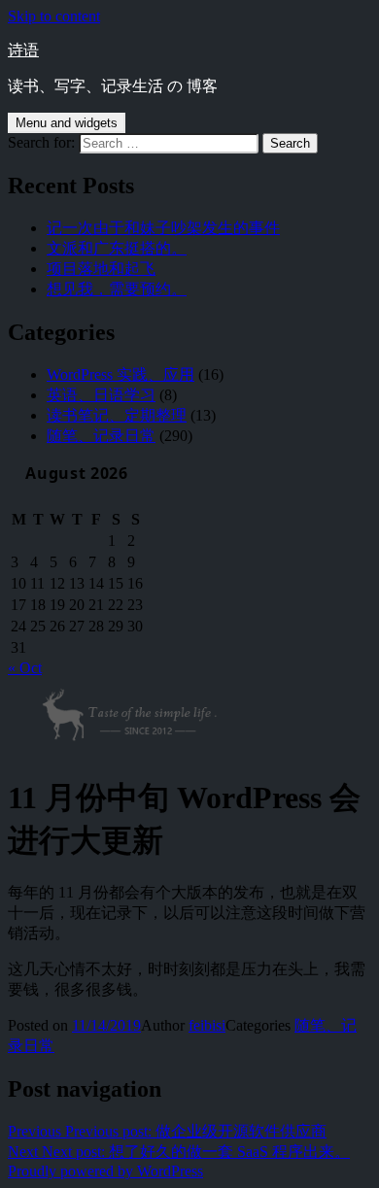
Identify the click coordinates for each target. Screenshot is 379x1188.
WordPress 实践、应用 (120, 374)
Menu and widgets (67, 123)
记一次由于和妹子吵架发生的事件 (163, 228)
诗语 (23, 50)
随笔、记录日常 (101, 435)
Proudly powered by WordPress (105, 1171)
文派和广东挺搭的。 (117, 248)
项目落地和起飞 (101, 268)
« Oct (25, 668)
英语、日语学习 (101, 395)
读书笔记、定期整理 (117, 415)
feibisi (207, 1025)
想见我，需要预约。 (117, 289)
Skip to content (54, 16)
